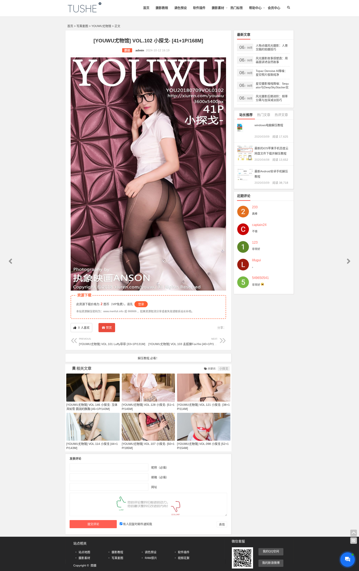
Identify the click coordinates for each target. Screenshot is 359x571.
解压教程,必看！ (148, 358)
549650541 (260, 278)
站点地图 (84, 552)
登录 (141, 304)
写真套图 (82, 26)
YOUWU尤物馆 (101, 26)
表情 (222, 524)
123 (255, 242)
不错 (254, 231)
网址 (154, 486)
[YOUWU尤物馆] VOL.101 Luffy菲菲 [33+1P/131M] (112, 342)
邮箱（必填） (160, 477)
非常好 (256, 248)
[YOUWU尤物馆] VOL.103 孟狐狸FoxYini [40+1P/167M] (184, 342)
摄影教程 (162, 8)
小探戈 (223, 368)
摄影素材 (218, 8)
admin (139, 50)
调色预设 (180, 8)
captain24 (259, 225)
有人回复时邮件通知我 (137, 524)
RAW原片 (151, 558)
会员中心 (274, 8)
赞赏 (109, 327)
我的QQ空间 (271, 551)
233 (255, 207)
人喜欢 (83, 327)
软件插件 (199, 8)
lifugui (256, 260)
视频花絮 (183, 558)
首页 (146, 8)
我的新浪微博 (271, 562)
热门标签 (236, 8)
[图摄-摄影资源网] (90, 11)
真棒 (254, 213)
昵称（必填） (160, 467)
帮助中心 (255, 8)
